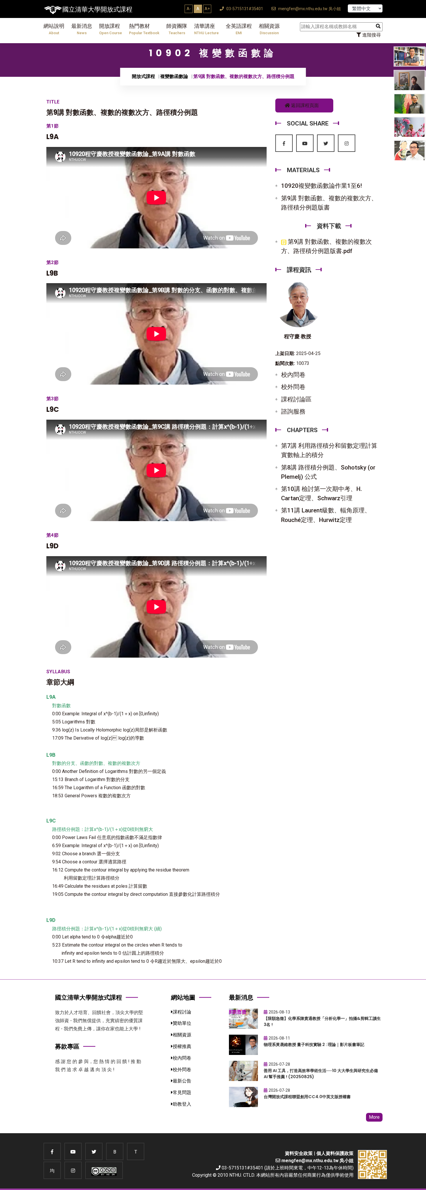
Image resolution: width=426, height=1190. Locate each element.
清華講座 (206, 29)
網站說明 (53, 29)
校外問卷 (293, 386)
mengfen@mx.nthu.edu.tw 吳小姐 (309, 8)
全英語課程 (239, 29)
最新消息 (81, 29)
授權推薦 (182, 1046)
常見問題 (182, 1092)
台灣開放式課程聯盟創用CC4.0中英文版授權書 (307, 1097)
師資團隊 (176, 29)
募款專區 (67, 1046)
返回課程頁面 (304, 105)
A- (189, 8)
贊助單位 (182, 1023)
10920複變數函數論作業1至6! (321, 185)
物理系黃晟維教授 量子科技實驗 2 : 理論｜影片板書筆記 (314, 1044)
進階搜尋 (371, 35)
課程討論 (182, 1012)
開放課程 (110, 29)
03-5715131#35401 (244, 8)
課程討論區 (296, 399)
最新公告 (182, 1081)
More (374, 1117)
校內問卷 (293, 374)
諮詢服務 (293, 411)
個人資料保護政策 (335, 1153)
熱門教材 (144, 29)
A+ (207, 8)
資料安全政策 (299, 1153)
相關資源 (269, 29)
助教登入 (182, 1104)
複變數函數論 (174, 76)
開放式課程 (143, 76)
